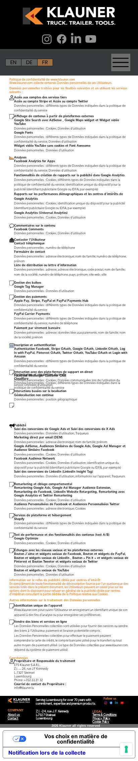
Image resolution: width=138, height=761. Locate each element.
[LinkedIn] (76, 39)
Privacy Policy (101, 718)
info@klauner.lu (24, 687)
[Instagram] (47, 39)
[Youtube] (90, 39)
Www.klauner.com (21, 83)
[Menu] (121, 24)
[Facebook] (61, 39)
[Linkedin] (116, 703)
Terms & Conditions (104, 714)
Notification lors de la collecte (47, 752)
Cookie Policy (100, 721)
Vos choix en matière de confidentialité (76, 739)
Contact (13, 718)
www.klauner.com (63, 79)
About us (14, 714)
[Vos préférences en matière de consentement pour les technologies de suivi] (126, 749)
